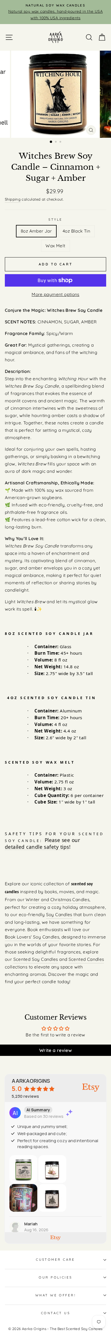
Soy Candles (59, 914)
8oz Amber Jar (36, 231)
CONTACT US (55, 1313)
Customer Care (55, 1260)
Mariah (31, 1223)
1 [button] (51, 142)
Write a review (55, 1050)
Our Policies (55, 1277)
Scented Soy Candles (35, 959)
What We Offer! (55, 1295)
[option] (55, 12)
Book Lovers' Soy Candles (32, 937)
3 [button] (60, 142)
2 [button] (56, 142)
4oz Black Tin (76, 231)
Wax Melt (55, 245)
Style (55, 220)
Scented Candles (86, 959)
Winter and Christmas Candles (57, 899)
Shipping (12, 199)
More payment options (55, 294)
